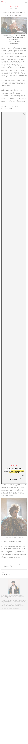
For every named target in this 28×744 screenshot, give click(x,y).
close (24, 114)
